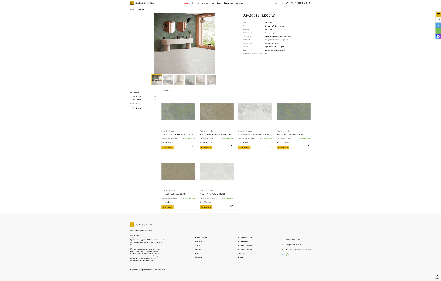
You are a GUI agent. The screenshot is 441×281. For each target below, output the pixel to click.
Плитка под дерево (245, 249)
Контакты (239, 3)
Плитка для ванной (245, 237)
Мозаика (241, 253)
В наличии (140, 108)
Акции (187, 3)
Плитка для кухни (244, 241)
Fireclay (172, 131)
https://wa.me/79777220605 (438, 31)
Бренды (195, 3)
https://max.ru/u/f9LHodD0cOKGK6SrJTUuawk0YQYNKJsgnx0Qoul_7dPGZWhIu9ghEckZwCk (438, 36)
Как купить (228, 3)
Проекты (198, 249)
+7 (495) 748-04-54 (302, 3)
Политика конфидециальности (141, 230)
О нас (219, 3)
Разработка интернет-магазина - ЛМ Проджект (147, 269)
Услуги (197, 245)
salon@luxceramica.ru (293, 244)
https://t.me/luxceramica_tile (438, 25)
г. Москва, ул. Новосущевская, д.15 (298, 249)
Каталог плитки (207, 3)
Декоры (240, 257)
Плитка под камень (245, 245)
